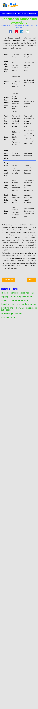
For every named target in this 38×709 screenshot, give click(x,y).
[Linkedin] (21, 32)
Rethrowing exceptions (11, 313)
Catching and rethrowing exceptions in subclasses (19, 309)
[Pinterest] (16, 32)
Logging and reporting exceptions (16, 296)
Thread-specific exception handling (17, 293)
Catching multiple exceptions (14, 300)
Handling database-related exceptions (18, 304)
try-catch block (8, 317)
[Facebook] (10, 32)
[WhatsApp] (27, 32)
